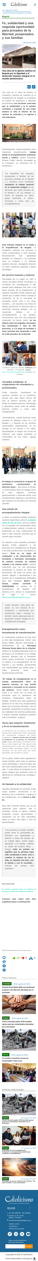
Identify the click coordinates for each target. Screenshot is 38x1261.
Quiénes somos (14, 1224)
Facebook (10, 1234)
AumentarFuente (29, 87)
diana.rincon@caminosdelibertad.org (14, 372)
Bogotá (15, 10)
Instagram (16, 1234)
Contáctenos (13, 1226)
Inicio (3, 10)
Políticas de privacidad (16, 1228)
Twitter (22, 1234)
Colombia (6, 984)
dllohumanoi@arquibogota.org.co (16, 597)
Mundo (5, 1055)
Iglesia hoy (9, 10)
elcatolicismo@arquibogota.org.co (20, 1220)
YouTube (28, 1234)
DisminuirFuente (33, 87)
